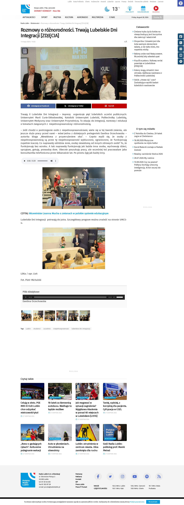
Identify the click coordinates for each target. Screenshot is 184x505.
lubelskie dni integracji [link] (81, 329)
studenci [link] (37, 329)
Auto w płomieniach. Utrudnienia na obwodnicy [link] (58, 447)
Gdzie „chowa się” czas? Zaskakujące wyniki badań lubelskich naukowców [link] (146, 83)
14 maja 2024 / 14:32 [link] (28, 42)
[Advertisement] (74, 351)
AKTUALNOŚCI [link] (29, 17)
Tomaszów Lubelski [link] (141, 1)
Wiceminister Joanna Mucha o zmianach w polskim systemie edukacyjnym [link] (69, 213)
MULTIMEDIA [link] (97, 17)
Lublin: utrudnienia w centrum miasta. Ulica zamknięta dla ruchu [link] (87, 447)
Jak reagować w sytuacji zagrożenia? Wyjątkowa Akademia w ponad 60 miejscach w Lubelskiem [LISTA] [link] (87, 409)
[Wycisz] (114, 297)
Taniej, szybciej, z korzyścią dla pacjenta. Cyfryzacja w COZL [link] (115, 406)
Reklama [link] (79, 477)
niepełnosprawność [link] (61, 329)
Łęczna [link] (117, 1)
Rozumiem (153, 502)
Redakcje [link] (27, 397)
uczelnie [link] (47, 329)
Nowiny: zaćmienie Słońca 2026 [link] (148, 154)
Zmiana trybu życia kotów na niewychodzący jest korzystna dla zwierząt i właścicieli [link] (148, 34)
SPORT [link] (44, 17)
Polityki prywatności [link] (137, 502)
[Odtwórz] (26, 297)
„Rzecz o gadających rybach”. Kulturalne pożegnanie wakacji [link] (31, 447)
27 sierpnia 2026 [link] (28, 416)
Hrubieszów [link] (95, 1)
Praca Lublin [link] (80, 484)
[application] (74, 297)
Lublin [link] (70, 1)
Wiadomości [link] (55, 397)
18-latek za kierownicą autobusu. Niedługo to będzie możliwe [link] (60, 406)
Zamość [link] (160, 1)
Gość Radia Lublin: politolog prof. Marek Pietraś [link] (114, 447)
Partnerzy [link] (79, 474)
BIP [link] (77, 482)
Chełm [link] (87, 1)
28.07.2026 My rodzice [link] (144, 158)
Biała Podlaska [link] (78, 1)
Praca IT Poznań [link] (81, 487)
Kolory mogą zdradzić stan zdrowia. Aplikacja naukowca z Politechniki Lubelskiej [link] (148, 73)
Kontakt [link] (78, 479)
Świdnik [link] (130, 1)
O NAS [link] (112, 17)
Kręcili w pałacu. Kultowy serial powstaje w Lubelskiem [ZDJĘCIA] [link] (148, 63)
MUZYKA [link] (57, 17)
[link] (180, 3)
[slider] (120, 297)
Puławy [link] (124, 1)
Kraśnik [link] (103, 1)
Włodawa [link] (153, 1)
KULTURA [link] (69, 17)
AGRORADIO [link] (82, 17)
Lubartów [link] (110, 1)
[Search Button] (160, 17)
